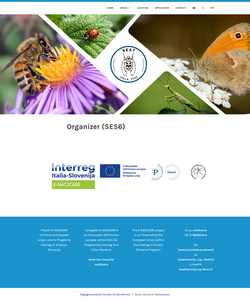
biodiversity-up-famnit (196, 269)
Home (110, 7)
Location (142, 7)
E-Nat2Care (198, 235)
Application (162, 7)
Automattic (162, 294)
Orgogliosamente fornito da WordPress (105, 294)
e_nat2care (198, 230)
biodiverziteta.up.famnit (196, 250)
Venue (123, 7)
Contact (181, 7)
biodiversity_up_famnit (196, 259)
